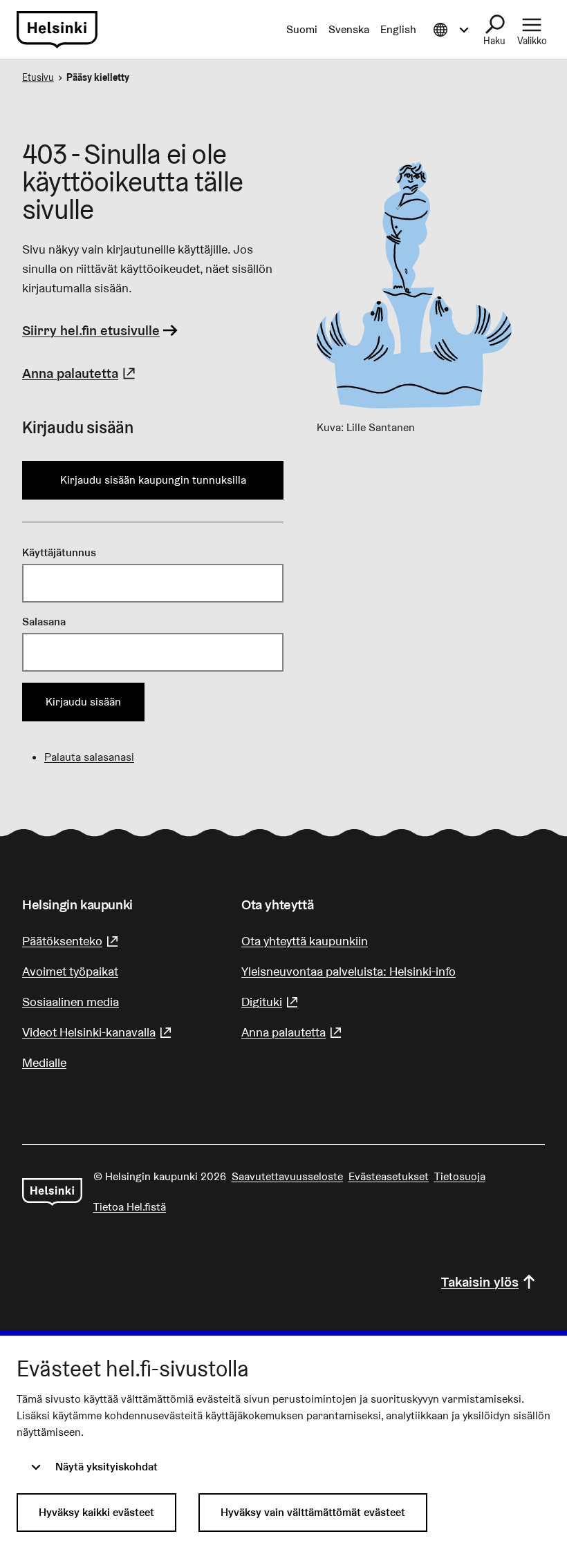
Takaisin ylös (480, 1282)
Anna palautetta (80, 373)
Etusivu (38, 77)
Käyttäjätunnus (59, 552)
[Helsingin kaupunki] (52, 1192)
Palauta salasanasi (89, 757)
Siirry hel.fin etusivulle (91, 330)
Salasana (44, 621)
